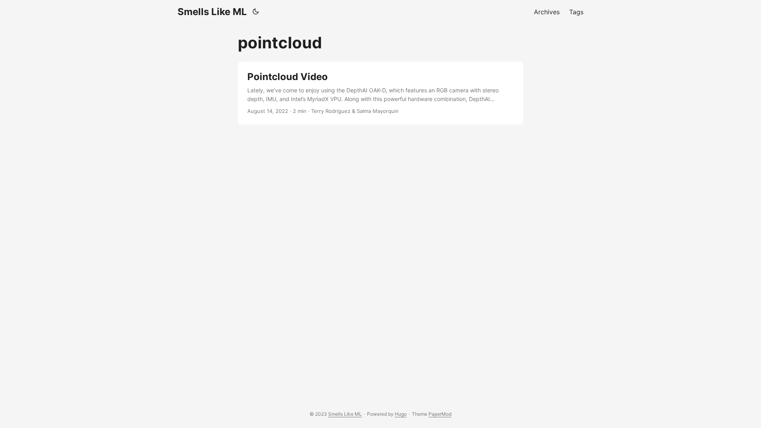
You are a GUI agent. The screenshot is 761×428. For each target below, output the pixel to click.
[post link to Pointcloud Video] (380, 93)
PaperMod (439, 414)
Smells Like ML (212, 11)
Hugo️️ (401, 414)
